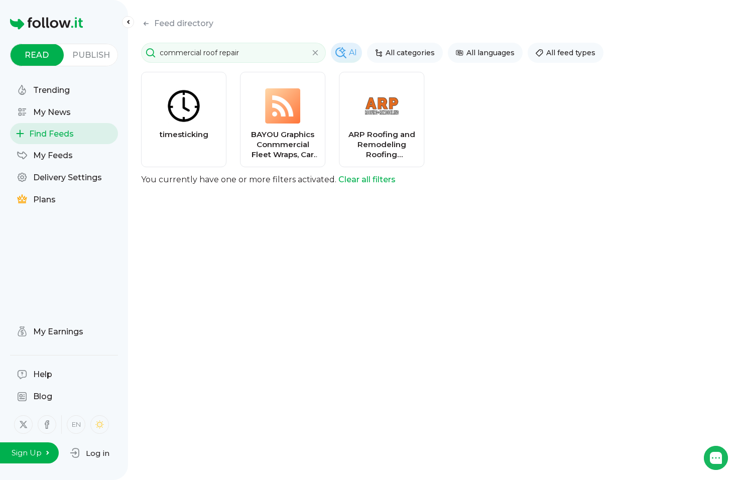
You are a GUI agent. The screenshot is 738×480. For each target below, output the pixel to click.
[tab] (37, 55)
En (76, 424)
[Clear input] (315, 53)
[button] (89, 453)
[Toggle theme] (99, 424)
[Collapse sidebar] (128, 22)
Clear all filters (367, 179)
